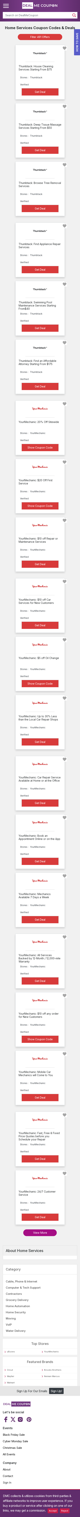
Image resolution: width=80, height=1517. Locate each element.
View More (40, 1232)
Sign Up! (56, 1391)
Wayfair (10, 1376)
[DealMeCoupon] (17, 1405)
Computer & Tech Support (23, 1287)
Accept (53, 1510)
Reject (64, 1510)
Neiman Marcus (52, 1376)
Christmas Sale (12, 1448)
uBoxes (11, 1351)
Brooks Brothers (52, 1370)
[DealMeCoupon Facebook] (6, 1419)
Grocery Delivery (17, 1300)
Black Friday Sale (14, 1434)
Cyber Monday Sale (15, 1441)
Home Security (16, 1312)
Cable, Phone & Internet (21, 1281)
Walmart (11, 1382)
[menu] (6, 6)
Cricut (10, 1370)
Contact (8, 1476)
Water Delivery (16, 1331)
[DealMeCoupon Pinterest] (28, 1419)
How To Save (77, 42)
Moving (11, 1318)
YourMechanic (51, 1351)
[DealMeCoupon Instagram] (20, 1419)
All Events (9, 1454)
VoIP (9, 1324)
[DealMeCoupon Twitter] (13, 1419)
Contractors (14, 1294)
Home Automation (18, 1306)
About (6, 1469)
